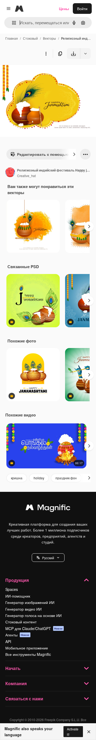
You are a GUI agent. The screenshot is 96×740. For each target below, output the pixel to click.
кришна (16, 478)
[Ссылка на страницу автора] (10, 172)
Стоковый (30, 38)
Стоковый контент (21, 621)
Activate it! (72, 731)
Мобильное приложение (26, 648)
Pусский (48, 557)
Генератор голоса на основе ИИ (33, 615)
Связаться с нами (24, 699)
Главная (11, 38)
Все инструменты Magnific (28, 654)
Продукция (17, 580)
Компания (16, 683)
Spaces (11, 589)
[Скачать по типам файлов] (85, 53)
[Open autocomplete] (12, 23)
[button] (48, 557)
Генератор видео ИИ (23, 609)
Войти (82, 8)
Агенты (17, 634)
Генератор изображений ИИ (29, 602)
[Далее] (74, 154)
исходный (36, 71)
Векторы (49, 38)
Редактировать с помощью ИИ (46, 154)
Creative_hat (26, 175)
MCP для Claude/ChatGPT (34, 628)
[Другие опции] (46, 53)
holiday (39, 478)
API (8, 641)
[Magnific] (48, 509)
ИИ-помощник (17, 596)
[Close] (88, 732)
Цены (64, 8)
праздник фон (66, 478)
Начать (13, 668)
